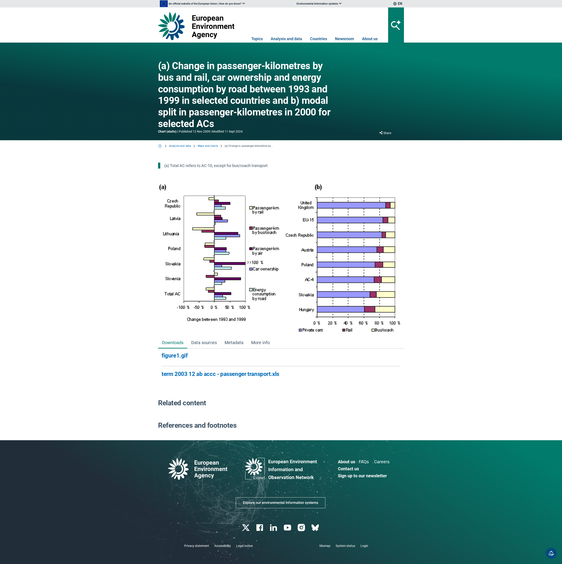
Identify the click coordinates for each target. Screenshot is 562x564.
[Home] (160, 146)
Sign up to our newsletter (362, 475)
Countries (318, 38)
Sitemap (324, 546)
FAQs (364, 461)
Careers (381, 461)
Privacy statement (196, 546)
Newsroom (344, 38)
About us (370, 38)
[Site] (198, 26)
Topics (257, 38)
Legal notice (244, 546)
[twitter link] (246, 527)
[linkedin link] (274, 527)
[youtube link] (288, 527)
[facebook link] (260, 527)
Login (364, 546)
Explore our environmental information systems (280, 503)
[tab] (172, 342)
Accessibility (222, 546)
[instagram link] (301, 527)
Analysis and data (286, 38)
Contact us (348, 468)
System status (345, 546)
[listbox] (202, 3)
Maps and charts (208, 145)
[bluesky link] (315, 527)
